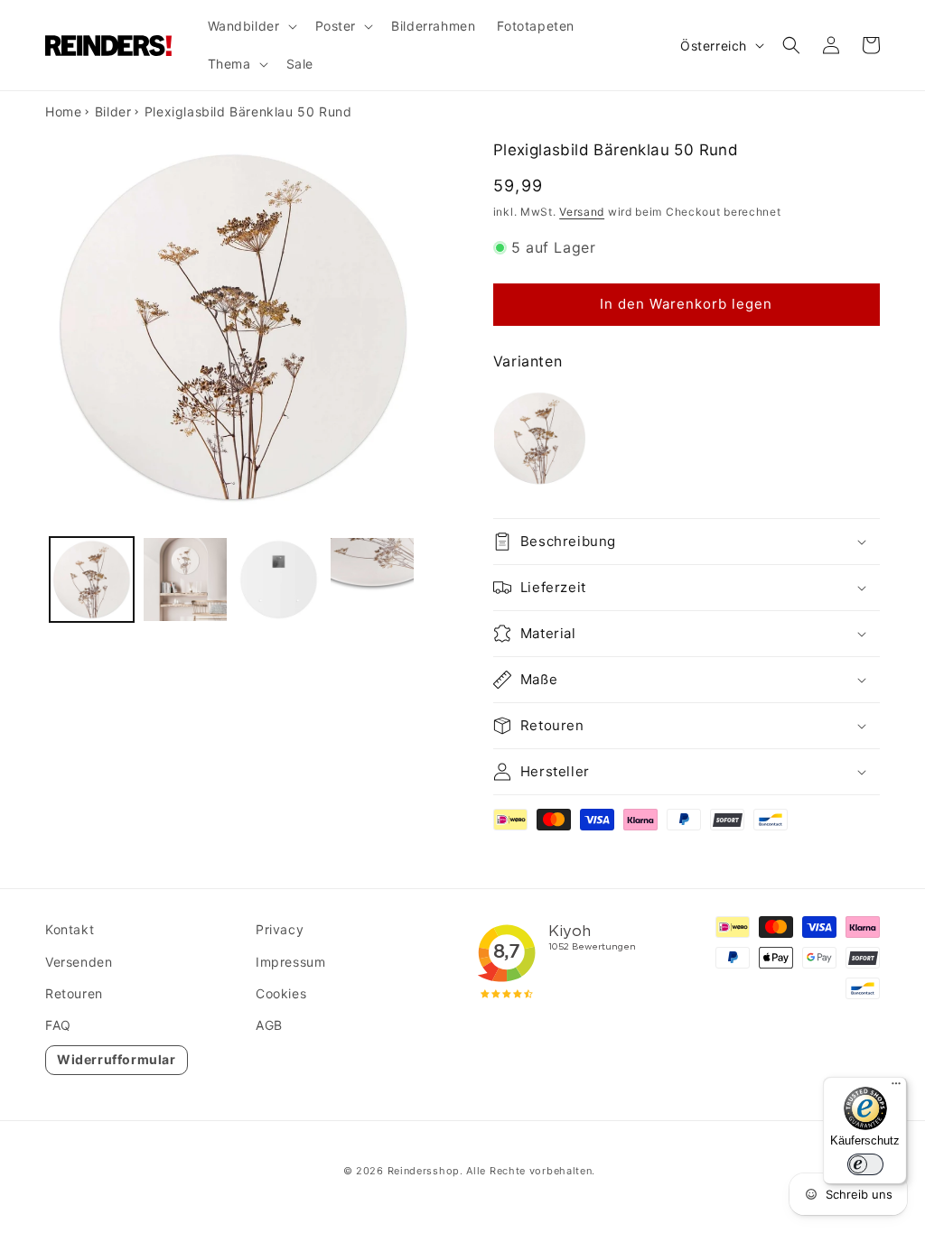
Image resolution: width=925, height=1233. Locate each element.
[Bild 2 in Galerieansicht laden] (185, 579)
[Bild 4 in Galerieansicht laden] (372, 579)
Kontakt (69, 929)
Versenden (78, 961)
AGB (269, 1025)
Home (63, 111)
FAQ (58, 1025)
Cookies (281, 993)
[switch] (865, 1164)
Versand (581, 211)
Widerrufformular (116, 1059)
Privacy (280, 929)
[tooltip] (539, 438)
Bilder (113, 111)
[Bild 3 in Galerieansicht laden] (279, 579)
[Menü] (896, 1088)
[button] (250, 26)
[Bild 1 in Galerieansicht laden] (92, 579)
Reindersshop (424, 1170)
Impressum (290, 961)
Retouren (74, 993)
